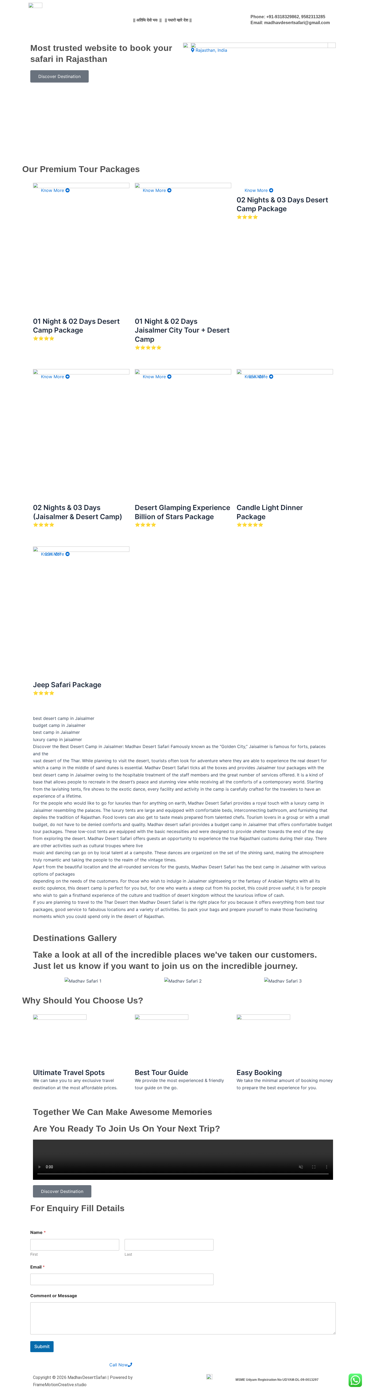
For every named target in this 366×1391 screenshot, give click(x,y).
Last (128, 1254)
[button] (38, 980)
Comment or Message (53, 1295)
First (34, 1254)
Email (37, 1267)
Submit (42, 1346)
